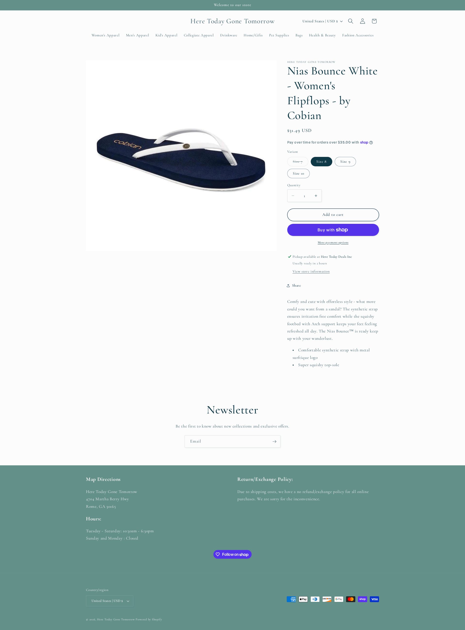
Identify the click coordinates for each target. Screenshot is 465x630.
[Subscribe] (274, 441)
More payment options (333, 242)
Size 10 (298, 173)
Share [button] (296, 285)
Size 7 (301, 162)
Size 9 (345, 161)
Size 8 (321, 161)
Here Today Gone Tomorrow (116, 619)
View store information (311, 271)
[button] (350, 21)
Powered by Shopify (149, 619)
